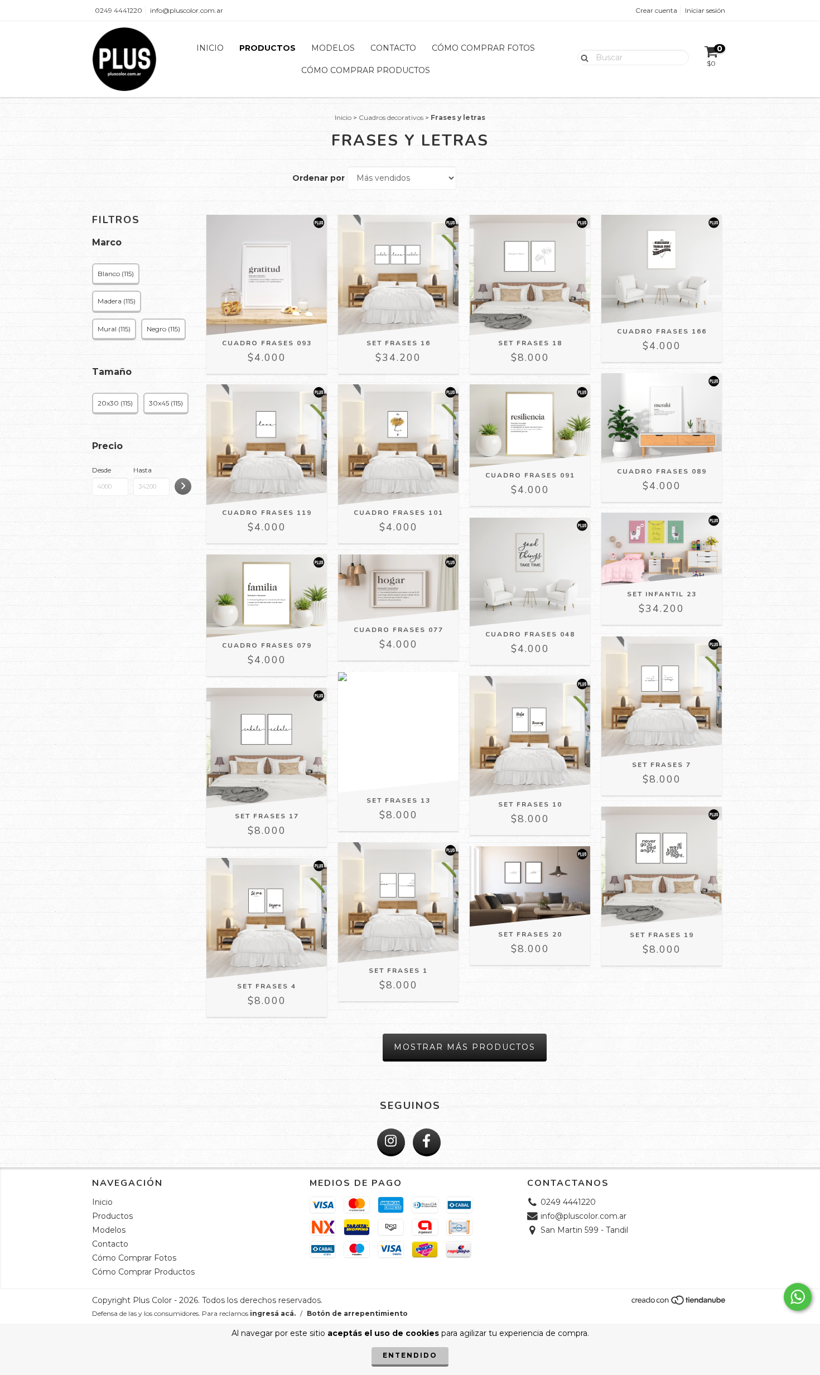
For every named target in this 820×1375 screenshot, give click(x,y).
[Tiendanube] (679, 1303)
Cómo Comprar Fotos (483, 48)
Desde (101, 470)
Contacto (393, 48)
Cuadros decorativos (391, 117)
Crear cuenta (656, 10)
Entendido (410, 1355)
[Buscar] (582, 56)
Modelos (333, 48)
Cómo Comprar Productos (365, 70)
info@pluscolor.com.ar (186, 10)
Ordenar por (318, 178)
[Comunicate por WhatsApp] (798, 1297)
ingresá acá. (273, 1313)
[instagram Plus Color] (391, 1142)
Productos (267, 48)
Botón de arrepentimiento (357, 1313)
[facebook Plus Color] (427, 1142)
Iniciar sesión (705, 10)
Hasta (142, 470)
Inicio (210, 48)
